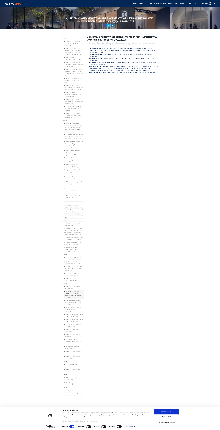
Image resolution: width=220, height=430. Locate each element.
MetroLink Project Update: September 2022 (72, 330)
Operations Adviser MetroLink (73, 394)
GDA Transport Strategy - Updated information (71, 366)
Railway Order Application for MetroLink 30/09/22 (73, 325)
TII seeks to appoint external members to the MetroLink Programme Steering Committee (73, 205)
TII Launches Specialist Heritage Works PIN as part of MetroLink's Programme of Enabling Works (73, 137)
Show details (129, 426)
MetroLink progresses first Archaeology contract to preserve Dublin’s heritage (73, 101)
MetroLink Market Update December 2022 (72, 287)
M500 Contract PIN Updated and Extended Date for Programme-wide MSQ (72, 153)
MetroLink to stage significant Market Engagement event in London (73, 184)
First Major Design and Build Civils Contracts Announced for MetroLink (72, 108)
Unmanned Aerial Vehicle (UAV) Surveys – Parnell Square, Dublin (73, 178)
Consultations (159, 3)
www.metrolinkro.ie (128, 45)
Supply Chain (193, 3)
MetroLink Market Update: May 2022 (73, 353)
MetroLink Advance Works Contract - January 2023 (72, 279)
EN (214, 3)
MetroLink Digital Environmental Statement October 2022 (73, 315)
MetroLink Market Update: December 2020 (72, 379)
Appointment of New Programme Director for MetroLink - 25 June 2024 (71, 249)
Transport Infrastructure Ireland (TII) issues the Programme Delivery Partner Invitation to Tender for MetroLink (73, 145)
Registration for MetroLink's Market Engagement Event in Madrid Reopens (72, 172)
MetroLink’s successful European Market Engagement (72, 166)
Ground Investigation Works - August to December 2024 (73, 243)
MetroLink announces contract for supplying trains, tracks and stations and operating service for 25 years (73, 72)
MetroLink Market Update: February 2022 (72, 357)
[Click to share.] (105, 25)
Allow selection (166, 416)
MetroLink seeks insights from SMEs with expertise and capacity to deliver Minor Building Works (73, 87)
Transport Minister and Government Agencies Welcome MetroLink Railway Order (73, 160)
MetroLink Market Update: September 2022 (72, 335)
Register (204, 3)
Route (149, 3)
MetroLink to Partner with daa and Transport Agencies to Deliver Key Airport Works (73, 64)
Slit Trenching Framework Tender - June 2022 (71, 348)
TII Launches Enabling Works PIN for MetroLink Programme (73, 211)
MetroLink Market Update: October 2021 (72, 371)
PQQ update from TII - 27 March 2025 (73, 216)
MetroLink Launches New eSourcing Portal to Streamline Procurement (72, 115)
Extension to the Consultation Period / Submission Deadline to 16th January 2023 (73, 302)
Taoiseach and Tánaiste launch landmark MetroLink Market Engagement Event (73, 191)
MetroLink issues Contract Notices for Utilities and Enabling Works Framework (73, 94)
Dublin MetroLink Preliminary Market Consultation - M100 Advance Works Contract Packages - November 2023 (72, 260)
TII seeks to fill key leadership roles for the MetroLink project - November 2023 (73, 268)
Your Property (180, 3)
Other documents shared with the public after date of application (73, 309)
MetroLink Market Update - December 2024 (72, 224)
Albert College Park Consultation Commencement (72, 384)
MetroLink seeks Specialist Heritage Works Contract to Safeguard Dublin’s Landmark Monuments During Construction (73, 51)
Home (135, 3)
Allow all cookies (166, 411)
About (141, 3)
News (170, 3)
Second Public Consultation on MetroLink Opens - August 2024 (73, 238)
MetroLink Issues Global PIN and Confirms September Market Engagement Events (73, 198)
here (95, 421)
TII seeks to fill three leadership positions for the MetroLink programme (73, 43)
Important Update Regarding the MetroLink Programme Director (73, 80)
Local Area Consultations (72, 391)
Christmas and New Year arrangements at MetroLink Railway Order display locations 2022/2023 (73, 294)
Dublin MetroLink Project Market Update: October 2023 (72, 274)
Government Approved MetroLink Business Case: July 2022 (72, 341)
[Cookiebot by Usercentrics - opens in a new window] (50, 426)
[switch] (88, 426)
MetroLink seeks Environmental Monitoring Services (73, 58)
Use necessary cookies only (166, 422)
